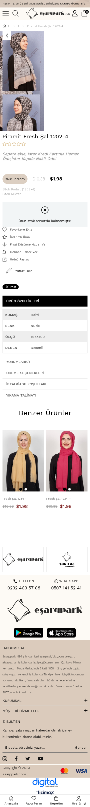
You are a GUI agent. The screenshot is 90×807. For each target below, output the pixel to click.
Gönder (80, 747)
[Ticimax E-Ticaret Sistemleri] (45, 793)
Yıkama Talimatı (21, 395)
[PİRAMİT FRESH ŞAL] (23, 26)
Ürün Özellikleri (22, 301)
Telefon (24, 581)
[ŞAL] (14, 26)
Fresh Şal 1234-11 (58, 498)
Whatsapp (66, 581)
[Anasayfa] (8, 26)
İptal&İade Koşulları (26, 384)
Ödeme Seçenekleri (25, 373)
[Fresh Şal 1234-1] (23, 461)
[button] (20, 489)
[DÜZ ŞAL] (18, 26)
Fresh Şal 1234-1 (14, 498)
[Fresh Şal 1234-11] (67, 461)
